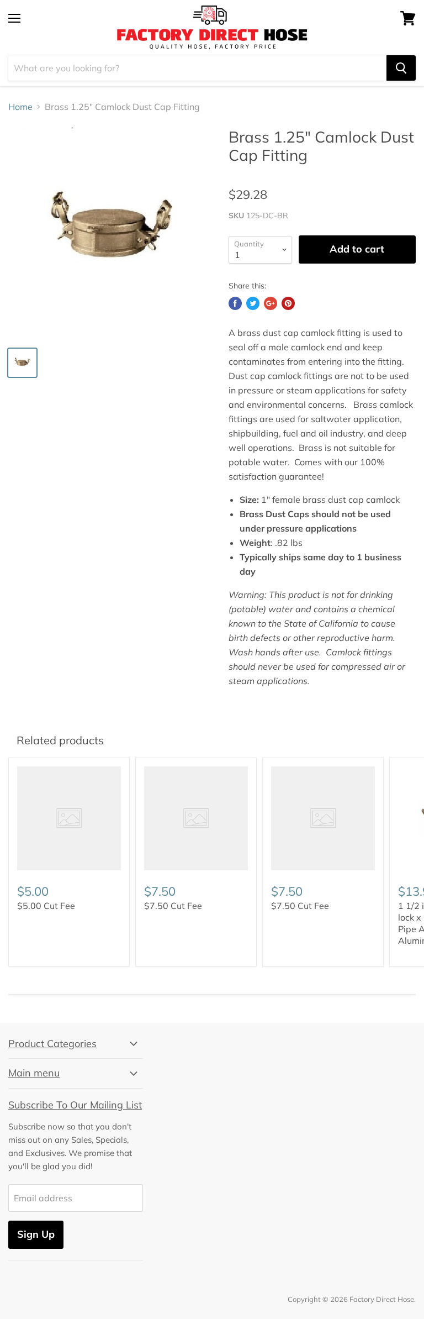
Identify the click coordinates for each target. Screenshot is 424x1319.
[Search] (401, 68)
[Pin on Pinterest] (288, 303)
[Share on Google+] (270, 303)
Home (20, 107)
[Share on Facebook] (235, 303)
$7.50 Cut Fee (173, 905)
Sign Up (36, 1234)
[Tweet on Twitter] (252, 303)
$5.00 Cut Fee (46, 905)
